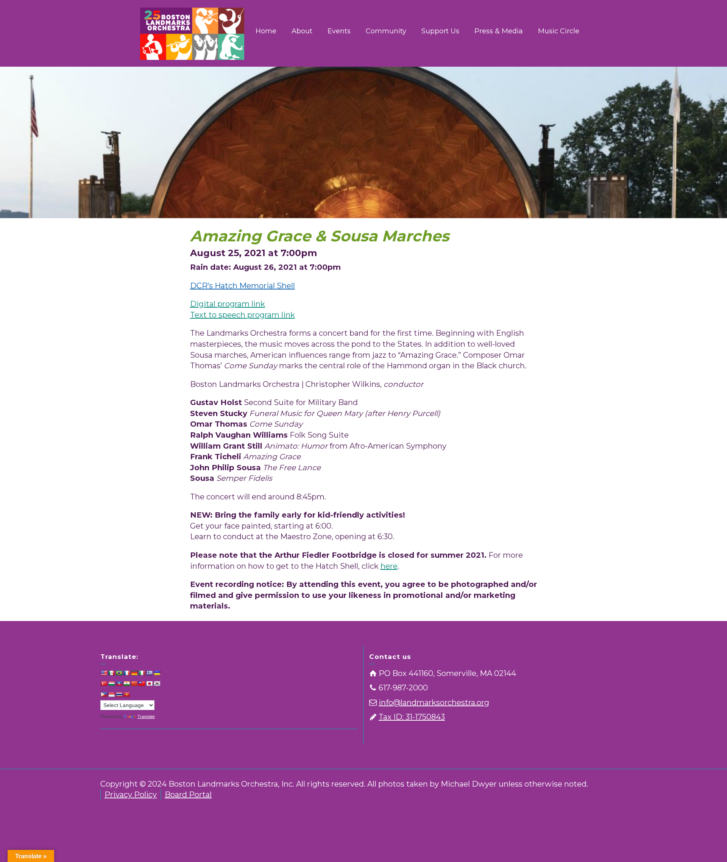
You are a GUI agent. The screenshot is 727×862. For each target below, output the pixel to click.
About (302, 31)
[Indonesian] (111, 694)
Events (339, 31)
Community (386, 31)
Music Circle (558, 31)
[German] (134, 673)
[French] (126, 673)
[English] (103, 673)
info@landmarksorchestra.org (434, 702)
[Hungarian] (111, 684)
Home (266, 31)
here (389, 566)
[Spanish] (111, 673)
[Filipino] (103, 694)
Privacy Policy (131, 794)
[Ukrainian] (156, 673)
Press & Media (498, 31)
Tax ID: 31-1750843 (412, 716)
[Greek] (149, 673)
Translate (146, 716)
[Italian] (141, 673)
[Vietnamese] (126, 694)
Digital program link (227, 303)
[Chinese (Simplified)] (134, 684)
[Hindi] (126, 684)
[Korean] (156, 684)
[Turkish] (103, 684)
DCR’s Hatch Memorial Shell (242, 285)
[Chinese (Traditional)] (141, 684)
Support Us (440, 31)
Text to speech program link (242, 314)
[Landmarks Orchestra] (192, 33)
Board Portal (188, 794)
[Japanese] (149, 684)
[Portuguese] (118, 673)
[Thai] (118, 694)
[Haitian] (118, 684)
